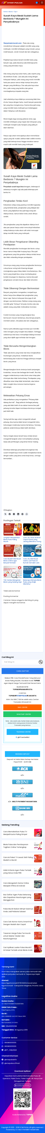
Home (5, 12)
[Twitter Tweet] (5, 514)
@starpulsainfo (10, 1059)
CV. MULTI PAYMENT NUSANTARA (27, 1130)
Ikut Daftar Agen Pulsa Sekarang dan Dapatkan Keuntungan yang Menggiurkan (17, 897)
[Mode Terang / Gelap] (37, 3)
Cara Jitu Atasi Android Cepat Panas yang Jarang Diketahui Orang (32, 540)
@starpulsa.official (12, 1063)
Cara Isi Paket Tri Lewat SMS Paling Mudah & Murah (18, 858)
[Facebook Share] (10, 514)
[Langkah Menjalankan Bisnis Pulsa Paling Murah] (12, 529)
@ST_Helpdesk (10, 1050)
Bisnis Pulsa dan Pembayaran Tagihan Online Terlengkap (15, 845)
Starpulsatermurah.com (12, 43)
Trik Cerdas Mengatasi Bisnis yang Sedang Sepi (12, 581)
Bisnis (11, 12)
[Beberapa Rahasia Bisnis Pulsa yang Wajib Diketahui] (32, 572)
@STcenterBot (23, 737)
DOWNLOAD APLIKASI (23, 1085)
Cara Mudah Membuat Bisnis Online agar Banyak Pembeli (12, 561)
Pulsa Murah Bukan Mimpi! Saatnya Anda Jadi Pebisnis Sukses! (18, 910)
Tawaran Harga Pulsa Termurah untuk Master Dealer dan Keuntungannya (17, 936)
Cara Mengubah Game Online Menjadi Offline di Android (16, 884)
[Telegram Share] (14, 514)
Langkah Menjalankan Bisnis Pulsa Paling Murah (11, 540)
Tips (15, 12)
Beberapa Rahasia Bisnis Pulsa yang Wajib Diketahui (32, 582)
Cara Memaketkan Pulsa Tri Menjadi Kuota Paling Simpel (15, 833)
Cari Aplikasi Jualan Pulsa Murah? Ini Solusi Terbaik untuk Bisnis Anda (17, 948)
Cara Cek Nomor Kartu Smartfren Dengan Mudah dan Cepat (17, 923)
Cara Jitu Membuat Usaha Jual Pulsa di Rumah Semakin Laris (31, 561)
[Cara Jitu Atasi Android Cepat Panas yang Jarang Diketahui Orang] (32, 529)
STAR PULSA (21, 696)
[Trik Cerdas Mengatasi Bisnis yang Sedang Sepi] (12, 572)
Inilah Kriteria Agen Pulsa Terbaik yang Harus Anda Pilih (17, 871)
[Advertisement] (22, 34)
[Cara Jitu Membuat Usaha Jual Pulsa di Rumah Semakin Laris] (32, 551)
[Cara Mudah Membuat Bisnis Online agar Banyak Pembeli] (12, 551)
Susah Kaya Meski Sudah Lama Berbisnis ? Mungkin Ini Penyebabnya (20, 18)
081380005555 (10, 1042)
